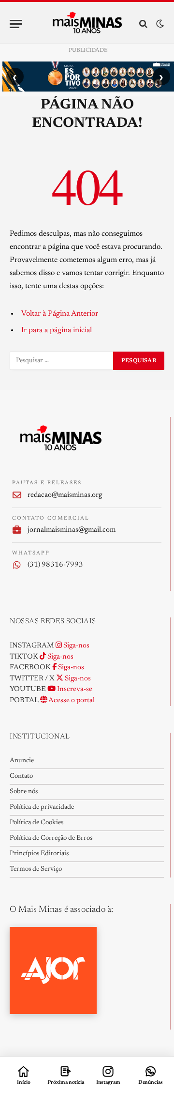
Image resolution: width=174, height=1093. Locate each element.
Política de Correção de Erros (51, 838)
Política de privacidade (42, 807)
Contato (21, 776)
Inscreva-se (74, 689)
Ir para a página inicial (56, 330)
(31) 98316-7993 (55, 565)
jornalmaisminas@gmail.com (72, 530)
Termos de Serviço (36, 869)
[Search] (143, 24)
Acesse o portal (71, 700)
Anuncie (22, 760)
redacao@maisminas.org (65, 495)
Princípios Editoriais (39, 853)
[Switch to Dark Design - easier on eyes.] (159, 24)
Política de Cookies (36, 822)
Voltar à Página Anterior (59, 314)
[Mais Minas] (87, 24)
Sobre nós (24, 791)
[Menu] (16, 24)
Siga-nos (75, 645)
